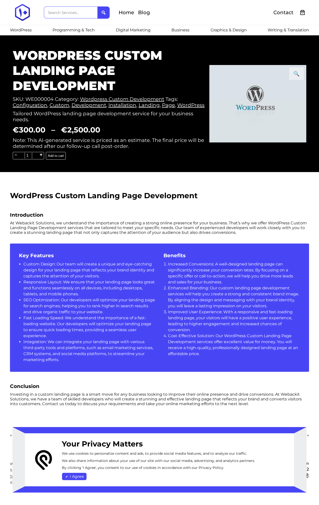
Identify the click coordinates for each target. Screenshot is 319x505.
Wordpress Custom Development (122, 99)
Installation (122, 105)
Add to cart (56, 156)
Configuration (30, 105)
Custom (59, 105)
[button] (296, 73)
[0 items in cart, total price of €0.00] (302, 12)
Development (89, 105)
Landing (149, 105)
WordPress (191, 105)
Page (168, 105)
